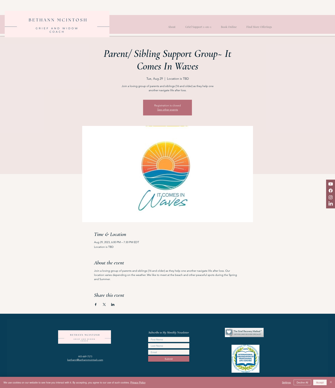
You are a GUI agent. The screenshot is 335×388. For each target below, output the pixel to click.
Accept (320, 382)
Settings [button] (286, 382)
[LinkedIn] (330, 203)
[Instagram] (330, 197)
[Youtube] (330, 184)
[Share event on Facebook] (95, 304)
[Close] (331, 382)
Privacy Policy (138, 382)
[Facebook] (330, 190)
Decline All (302, 382)
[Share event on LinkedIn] (112, 304)
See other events (167, 109)
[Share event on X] (104, 304)
